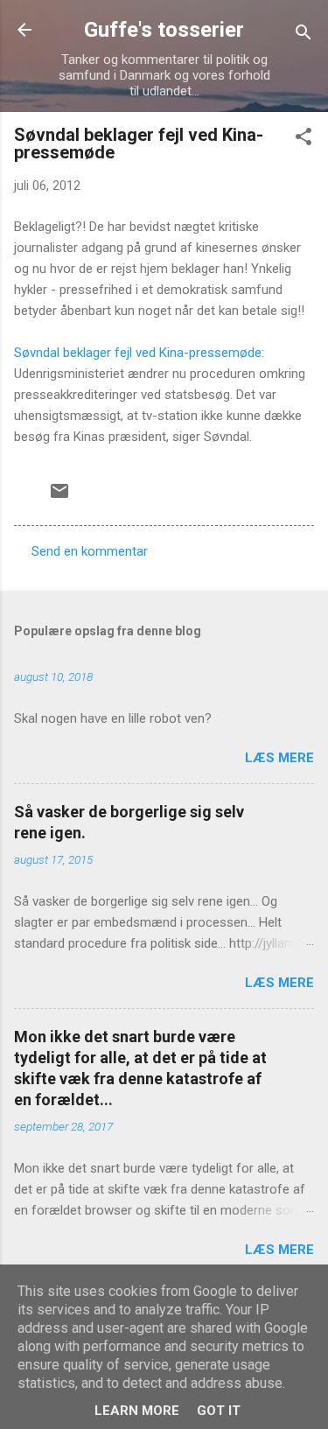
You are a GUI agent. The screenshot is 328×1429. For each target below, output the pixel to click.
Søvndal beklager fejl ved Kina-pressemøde (138, 353)
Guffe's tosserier (164, 30)
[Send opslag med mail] (59, 497)
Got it (219, 1410)
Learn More (136, 1410)
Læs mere (279, 758)
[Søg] (303, 35)
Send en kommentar (89, 551)
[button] (303, 139)
